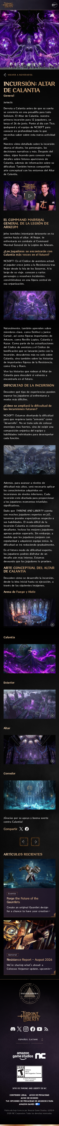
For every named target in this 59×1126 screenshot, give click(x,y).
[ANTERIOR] (24, 842)
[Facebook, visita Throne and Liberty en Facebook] (32, 1029)
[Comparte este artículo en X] (21, 829)
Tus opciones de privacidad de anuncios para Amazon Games (29, 1102)
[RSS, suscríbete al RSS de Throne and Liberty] (46, 1029)
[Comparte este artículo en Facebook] (27, 829)
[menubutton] (54, 5)
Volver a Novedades (20, 75)
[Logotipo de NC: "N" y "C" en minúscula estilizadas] (40, 1056)
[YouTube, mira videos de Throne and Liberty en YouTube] (39, 1029)
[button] (30, 195)
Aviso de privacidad (39, 1095)
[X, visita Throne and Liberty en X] (19, 1029)
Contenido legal (18, 1095)
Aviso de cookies (29, 1098)
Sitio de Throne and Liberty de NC (29, 1088)
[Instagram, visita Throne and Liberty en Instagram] (25, 1029)
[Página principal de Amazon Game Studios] (23, 1056)
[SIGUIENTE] (35, 842)
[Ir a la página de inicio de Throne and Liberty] (7, 5)
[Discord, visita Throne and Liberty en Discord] (12, 1029)
